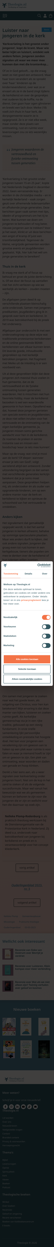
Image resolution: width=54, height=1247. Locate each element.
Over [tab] (44, 573)
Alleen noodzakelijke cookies (27, 679)
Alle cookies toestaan (27, 659)
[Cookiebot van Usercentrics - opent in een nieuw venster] (38, 565)
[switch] (46, 626)
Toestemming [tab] (10, 573)
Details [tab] (28, 573)
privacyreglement (31, 600)
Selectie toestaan (27, 669)
